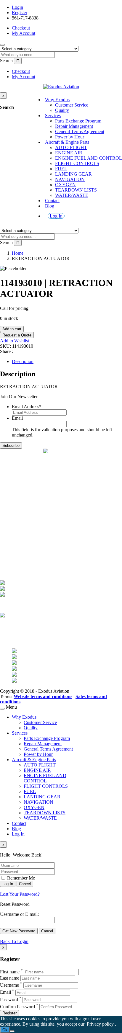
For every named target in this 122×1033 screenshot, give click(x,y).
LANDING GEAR (73, 173)
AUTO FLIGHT (71, 147)
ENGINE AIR (68, 152)
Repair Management (74, 126)
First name (10, 971)
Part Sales (21, 505)
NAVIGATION (70, 179)
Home (17, 253)
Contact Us (22, 521)
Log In (56, 215)
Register (19, 12)
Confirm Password (17, 1006)
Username (9, 985)
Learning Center (27, 526)
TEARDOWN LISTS (76, 189)
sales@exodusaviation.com (37, 477)
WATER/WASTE (71, 195)
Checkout (21, 27)
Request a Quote (16, 335)
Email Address (26, 406)
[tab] (67, 361)
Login (17, 7)
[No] (12, 1031)
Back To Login (14, 941)
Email (17, 418)
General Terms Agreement (79, 131)
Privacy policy (100, 1024)
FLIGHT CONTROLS (77, 163)
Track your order (27, 560)
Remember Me (20, 877)
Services (53, 115)
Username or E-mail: (19, 914)
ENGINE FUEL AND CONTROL (88, 158)
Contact (52, 200)
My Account (23, 33)
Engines (19, 510)
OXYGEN (65, 184)
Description (22, 361)
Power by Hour (69, 136)
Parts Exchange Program (78, 120)
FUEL (61, 168)
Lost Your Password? (20, 894)
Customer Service (71, 104)
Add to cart (11, 329)
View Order (23, 554)
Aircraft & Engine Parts (67, 142)
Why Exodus (57, 99)
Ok (4, 1030)
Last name (9, 977)
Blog (49, 205)
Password (9, 999)
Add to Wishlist (14, 340)
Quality (62, 110)
